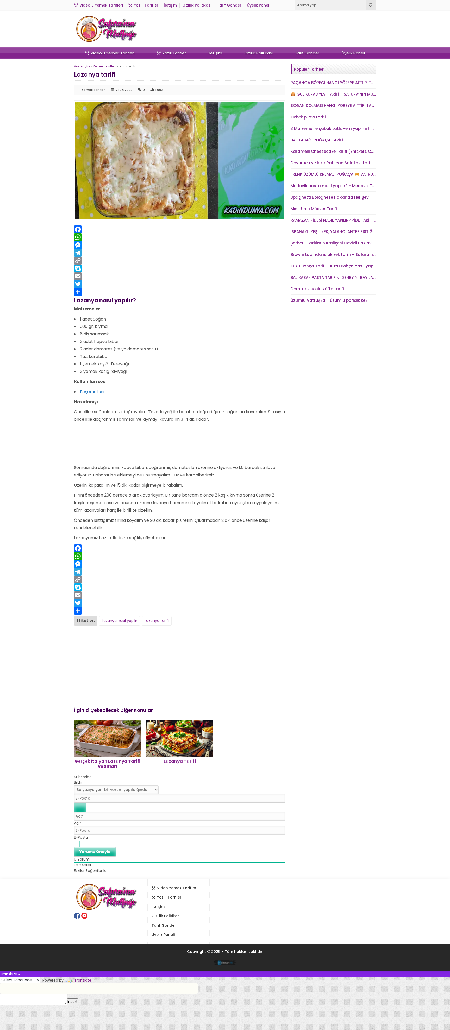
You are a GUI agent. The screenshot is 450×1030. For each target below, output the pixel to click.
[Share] (179, 292)
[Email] (179, 276)
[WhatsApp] (179, 237)
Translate (82, 980)
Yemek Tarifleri (104, 66)
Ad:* (77, 823)
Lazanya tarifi (157, 620)
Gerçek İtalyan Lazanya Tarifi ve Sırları (107, 763)
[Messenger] (179, 245)
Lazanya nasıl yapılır (119, 620)
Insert (72, 1001)
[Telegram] (179, 253)
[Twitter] (179, 284)
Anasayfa (82, 66)
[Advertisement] (179, 442)
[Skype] (179, 268)
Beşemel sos (92, 392)
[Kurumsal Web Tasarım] (225, 963)
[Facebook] (179, 229)
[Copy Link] (179, 261)
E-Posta (81, 837)
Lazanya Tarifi (180, 761)
